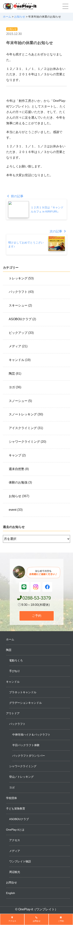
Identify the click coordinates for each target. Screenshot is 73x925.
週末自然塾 (16, 469)
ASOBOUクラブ (20, 319)
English (10, 893)
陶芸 (12, 373)
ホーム (10, 639)
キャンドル (16, 360)
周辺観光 (14, 871)
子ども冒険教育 (15, 808)
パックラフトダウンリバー (28, 755)
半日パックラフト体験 (26, 745)
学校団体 (11, 798)
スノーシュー (18, 401)
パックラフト (18, 291)
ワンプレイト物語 (20, 861)
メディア (15, 346)
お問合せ (11, 882)
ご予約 (36, 615)
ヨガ (12, 387)
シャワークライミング (24, 441)
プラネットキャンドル (22, 692)
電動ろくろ (16, 660)
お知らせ (12, 29)
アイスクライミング (23, 428)
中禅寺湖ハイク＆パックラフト (31, 734)
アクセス (14, 840)
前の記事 (16, 196)
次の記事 (56, 231)
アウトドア (13, 713)
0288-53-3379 (36, 598)
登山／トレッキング (21, 776)
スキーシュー (18, 305)
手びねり (14, 671)
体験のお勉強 (18, 482)
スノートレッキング (23, 414)
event (12, 509)
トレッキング (18, 278)
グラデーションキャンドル (25, 702)
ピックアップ (18, 332)
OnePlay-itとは (15, 829)
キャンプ (15, 455)
